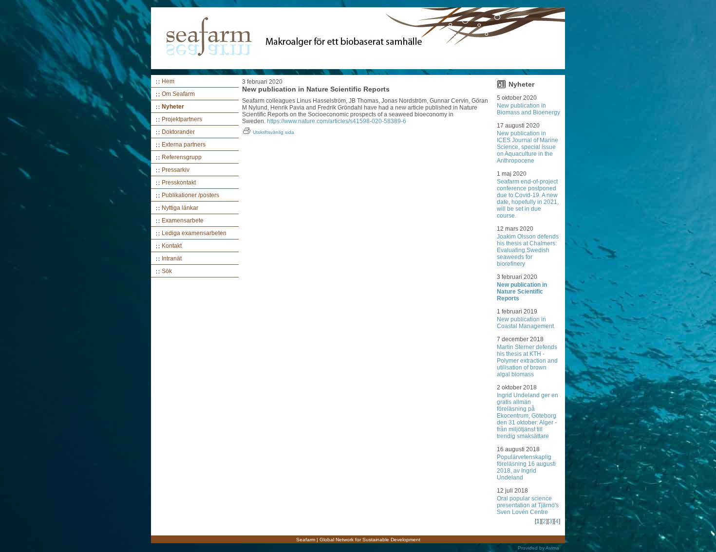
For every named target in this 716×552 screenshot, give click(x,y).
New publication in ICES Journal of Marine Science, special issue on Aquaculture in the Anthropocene (527, 147)
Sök (167, 271)
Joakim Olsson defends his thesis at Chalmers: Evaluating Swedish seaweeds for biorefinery (528, 250)
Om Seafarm (178, 94)
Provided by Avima (538, 548)
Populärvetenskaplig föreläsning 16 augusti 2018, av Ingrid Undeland (526, 467)
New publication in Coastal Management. (526, 323)
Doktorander (178, 132)
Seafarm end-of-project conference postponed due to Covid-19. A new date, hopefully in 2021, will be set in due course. (528, 198)
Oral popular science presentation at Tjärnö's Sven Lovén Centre (528, 505)
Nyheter (173, 106)
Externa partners (184, 144)
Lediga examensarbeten (194, 233)
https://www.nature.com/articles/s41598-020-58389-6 (336, 121)
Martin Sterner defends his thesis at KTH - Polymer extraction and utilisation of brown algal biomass (527, 361)
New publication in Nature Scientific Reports (522, 291)
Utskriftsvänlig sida (273, 132)
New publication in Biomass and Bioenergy (528, 109)
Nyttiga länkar (180, 207)
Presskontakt (179, 182)
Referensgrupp (182, 157)
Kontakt (172, 245)
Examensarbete (183, 220)
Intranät (172, 258)
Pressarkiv (175, 169)
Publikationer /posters (190, 195)
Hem (168, 81)
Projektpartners (182, 119)
